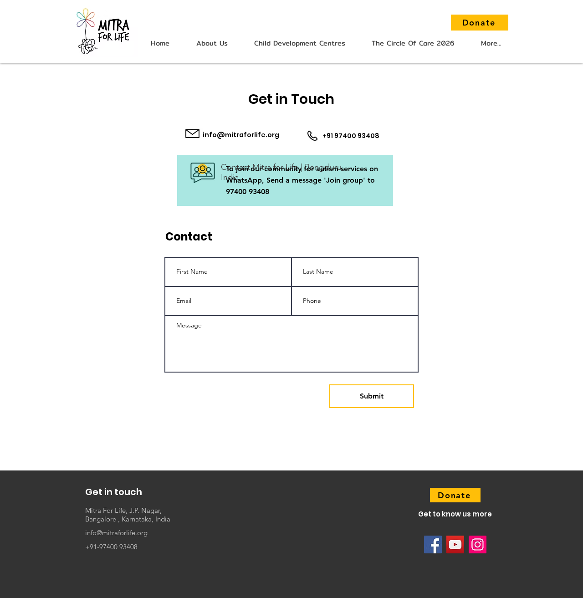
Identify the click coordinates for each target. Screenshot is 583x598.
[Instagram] (477, 544)
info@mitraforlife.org (241, 134)
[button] (211, 43)
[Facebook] (433, 544)
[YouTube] (455, 544)
